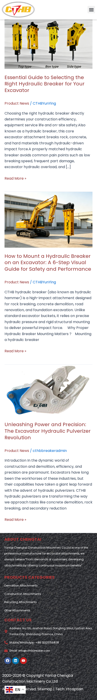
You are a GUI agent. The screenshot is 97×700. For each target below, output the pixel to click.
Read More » (15, 178)
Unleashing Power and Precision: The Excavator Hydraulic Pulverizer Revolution (48, 431)
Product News (17, 103)
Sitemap (44, 689)
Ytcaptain (74, 689)
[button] (91, 9)
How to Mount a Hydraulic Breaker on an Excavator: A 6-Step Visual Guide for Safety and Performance (48, 262)
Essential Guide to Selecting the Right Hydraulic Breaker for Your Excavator (45, 84)
